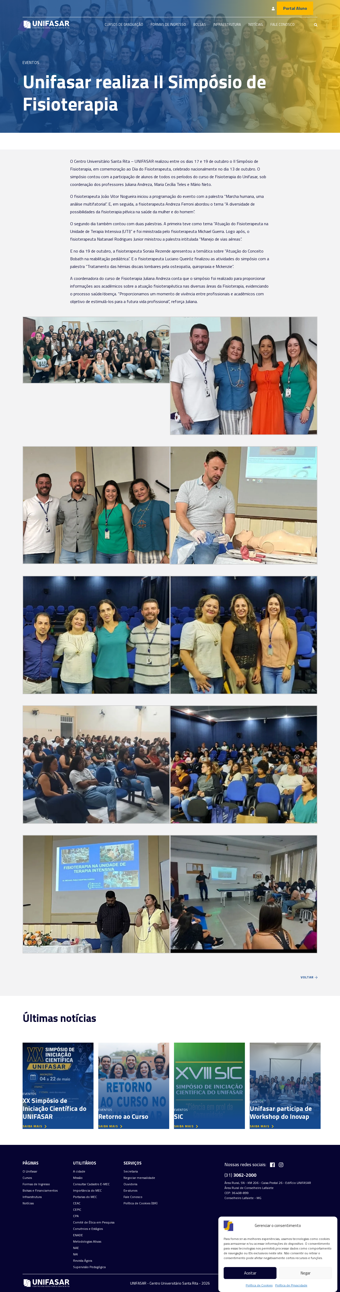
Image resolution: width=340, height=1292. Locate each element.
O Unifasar (30, 1171)
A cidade (79, 1171)
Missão (78, 1177)
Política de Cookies (259, 1285)
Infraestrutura (227, 24)
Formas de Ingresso (168, 24)
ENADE (78, 1235)
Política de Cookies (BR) (141, 1203)
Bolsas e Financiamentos (40, 1190)
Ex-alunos (130, 1190)
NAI (75, 1254)
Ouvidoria (130, 1184)
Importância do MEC (87, 1190)
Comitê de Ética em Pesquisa (93, 1222)
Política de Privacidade (291, 1285)
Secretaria (131, 1171)
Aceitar (250, 1273)
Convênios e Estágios (88, 1228)
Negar (306, 1273)
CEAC (76, 1203)
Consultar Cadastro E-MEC (91, 1184)
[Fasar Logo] (46, 24)
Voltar (308, 977)
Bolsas (199, 24)
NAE (76, 1248)
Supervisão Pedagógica (89, 1267)
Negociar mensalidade (139, 1177)
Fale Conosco (282, 24)
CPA (76, 1216)
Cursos (27, 1177)
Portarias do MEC (85, 1197)
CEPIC (77, 1209)
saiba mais (33, 1126)
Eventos (31, 62)
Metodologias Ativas (87, 1241)
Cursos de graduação (124, 24)
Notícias (255, 24)
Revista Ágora (82, 1260)
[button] (96, 347)
